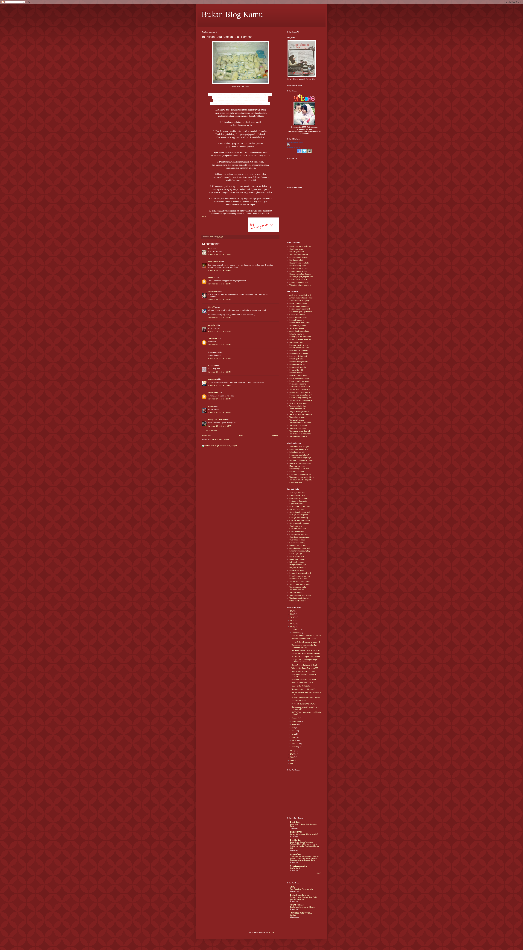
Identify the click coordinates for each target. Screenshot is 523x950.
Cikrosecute (212, 339)
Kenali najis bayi (295, 554)
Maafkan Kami (295, 868)
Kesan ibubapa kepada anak (300, 339)
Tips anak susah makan (298, 587)
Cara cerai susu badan (297, 529)
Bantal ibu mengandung (298, 303)
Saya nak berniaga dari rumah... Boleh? (306, 636)
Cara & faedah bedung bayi (299, 512)
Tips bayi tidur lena (296, 593)
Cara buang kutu (295, 526)
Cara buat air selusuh (297, 314)
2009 (292, 757)
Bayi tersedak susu (296, 504)
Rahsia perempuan (296, 472)
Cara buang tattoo (296, 249)
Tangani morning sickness (299, 412)
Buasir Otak (294, 822)
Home (241, 435)
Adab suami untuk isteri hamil (300, 295)
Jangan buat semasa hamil (299, 331)
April (294, 737)
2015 (292, 617)
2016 (292, 614)
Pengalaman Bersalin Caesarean (303, 680)
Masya (210, 406)
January (295, 747)
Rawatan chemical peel (298, 271)
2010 (292, 754)
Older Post (275, 435)
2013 (292, 624)
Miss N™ (211, 307)
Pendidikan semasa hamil (299, 348)
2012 (292, 627)
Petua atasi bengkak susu (298, 362)
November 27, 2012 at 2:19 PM (219, 399)
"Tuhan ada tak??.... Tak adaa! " (303, 689)
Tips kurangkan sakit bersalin (300, 431)
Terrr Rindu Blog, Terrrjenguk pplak (301, 889)
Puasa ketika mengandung (299, 378)
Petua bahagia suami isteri (299, 469)
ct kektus (211, 366)
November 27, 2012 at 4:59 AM (219, 385)
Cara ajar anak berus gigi (298, 518)
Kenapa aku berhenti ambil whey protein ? (304, 834)
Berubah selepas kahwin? (299, 455)
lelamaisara (212, 291)
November (296, 633)
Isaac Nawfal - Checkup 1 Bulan (303, 671)
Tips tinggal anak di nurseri (299, 598)
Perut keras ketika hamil (298, 356)
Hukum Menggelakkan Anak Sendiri (304, 665)
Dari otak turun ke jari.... (299, 895)
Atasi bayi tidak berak (297, 495)
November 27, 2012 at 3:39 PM (219, 412)
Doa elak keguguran (297, 320)
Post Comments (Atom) (220, 439)
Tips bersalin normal (297, 420)
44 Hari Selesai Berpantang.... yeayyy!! (305, 642)
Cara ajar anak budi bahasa (299, 520)
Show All (319, 873)
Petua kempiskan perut (297, 364)
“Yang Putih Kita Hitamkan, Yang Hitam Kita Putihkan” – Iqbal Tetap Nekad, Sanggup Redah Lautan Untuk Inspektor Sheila (304, 858)
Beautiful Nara (295, 840)
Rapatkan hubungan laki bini (300, 474)
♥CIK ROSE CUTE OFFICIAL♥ (301, 913)
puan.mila (211, 325)
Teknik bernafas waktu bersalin (300, 414)
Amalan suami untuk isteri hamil (301, 298)
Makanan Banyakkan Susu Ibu (302, 683)
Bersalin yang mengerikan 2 (299, 309)
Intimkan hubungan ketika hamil (301, 461)
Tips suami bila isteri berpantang (301, 480)
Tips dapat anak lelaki (297, 428)
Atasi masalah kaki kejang (299, 301)
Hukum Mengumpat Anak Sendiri (303, 639)
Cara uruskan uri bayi (297, 543)
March (294, 740)
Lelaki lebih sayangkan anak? (300, 463)
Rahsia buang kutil (296, 260)
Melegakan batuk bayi (297, 565)
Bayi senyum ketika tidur (298, 501)
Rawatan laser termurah (298, 280)
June (294, 731)
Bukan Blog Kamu (232, 13)
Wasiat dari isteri (295, 483)
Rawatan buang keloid (297, 266)
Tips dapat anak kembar (298, 426)
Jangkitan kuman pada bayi (299, 548)
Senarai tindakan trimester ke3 (300, 401)
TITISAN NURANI (296, 905)
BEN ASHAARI (296, 832)
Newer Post (206, 435)
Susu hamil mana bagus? (298, 403)
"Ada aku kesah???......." (300, 701)
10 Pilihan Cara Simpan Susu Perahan (305, 657)
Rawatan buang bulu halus (299, 263)
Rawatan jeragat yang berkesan (301, 277)
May (293, 734)
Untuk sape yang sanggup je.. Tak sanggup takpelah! (304, 646)
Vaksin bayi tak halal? (297, 601)
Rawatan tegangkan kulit (298, 282)
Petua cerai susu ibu (297, 570)
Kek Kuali (293, 915)
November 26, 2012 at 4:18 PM (219, 284)
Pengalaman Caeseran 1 (298, 351)
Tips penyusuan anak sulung (300, 595)
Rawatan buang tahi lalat (298, 268)
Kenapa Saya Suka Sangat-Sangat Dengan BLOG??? (304, 661)
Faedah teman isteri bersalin (300, 323)
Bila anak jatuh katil (296, 509)
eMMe (292, 887)
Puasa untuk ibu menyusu (299, 381)
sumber (204, 216)
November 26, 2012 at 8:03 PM (219, 345)
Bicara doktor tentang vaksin (299, 507)
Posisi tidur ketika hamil (298, 376)
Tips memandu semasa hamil (300, 434)
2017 (292, 611)
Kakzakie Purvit (214, 262)
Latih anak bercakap (297, 562)
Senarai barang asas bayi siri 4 (300, 398)
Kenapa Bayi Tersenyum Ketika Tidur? (305, 653)
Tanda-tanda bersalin (297, 409)
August (294, 724)
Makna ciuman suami (297, 466)
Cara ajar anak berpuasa (298, 515)
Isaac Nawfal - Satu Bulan (301, 686)
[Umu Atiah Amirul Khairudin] (288, 145)
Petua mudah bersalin (297, 367)
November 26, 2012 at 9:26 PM (219, 358)
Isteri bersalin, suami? (297, 326)
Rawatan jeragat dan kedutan (300, 274)
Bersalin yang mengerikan (299, 306)
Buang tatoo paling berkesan (300, 246)
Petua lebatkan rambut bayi (299, 576)
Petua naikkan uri (295, 373)
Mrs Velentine (213, 393)
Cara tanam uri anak (297, 540)
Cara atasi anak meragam (299, 523)
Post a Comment (211, 431)
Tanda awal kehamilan (297, 406)
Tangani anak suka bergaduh (300, 584)
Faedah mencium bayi (297, 545)
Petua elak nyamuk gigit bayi (300, 573)
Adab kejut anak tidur (297, 493)
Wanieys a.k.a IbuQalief (217, 420)
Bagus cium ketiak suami (298, 449)
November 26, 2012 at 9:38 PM (219, 372)
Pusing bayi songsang (297, 384)
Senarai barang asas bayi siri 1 (300, 389)
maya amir (212, 379)
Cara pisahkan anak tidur (298, 534)
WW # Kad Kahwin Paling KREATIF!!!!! (305, 650)
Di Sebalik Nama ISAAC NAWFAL (303, 704)
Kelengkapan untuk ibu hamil (300, 337)
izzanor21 (211, 278)
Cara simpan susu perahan (299, 537)
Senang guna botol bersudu (299, 582)
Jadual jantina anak (296, 328)
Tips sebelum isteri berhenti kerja (301, 477)
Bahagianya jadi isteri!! (297, 452)
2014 (292, 620)
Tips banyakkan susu (297, 590)
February (295, 744)
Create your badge (293, 147)
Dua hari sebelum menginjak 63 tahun (302, 907)
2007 (292, 763)
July (293, 728)
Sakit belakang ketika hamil (299, 387)
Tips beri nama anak (297, 417)
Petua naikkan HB (296, 370)
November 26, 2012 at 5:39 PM (219, 331)
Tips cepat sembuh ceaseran (300, 423)
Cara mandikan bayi (296, 531)
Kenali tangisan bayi (297, 556)
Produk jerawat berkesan (298, 257)
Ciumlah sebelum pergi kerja (300, 458)
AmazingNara (295, 854)
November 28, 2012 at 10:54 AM (220, 426)
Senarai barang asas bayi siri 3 (300, 395)
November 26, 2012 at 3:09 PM (219, 254)
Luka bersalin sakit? (296, 342)
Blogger (271, 932)
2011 (292, 751)
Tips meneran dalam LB (298, 437)
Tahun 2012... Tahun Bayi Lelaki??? (304, 668)
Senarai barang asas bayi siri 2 (300, 392)
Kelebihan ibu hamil (296, 334)
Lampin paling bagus (297, 559)
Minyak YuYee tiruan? (297, 568)
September (296, 721)
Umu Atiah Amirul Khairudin (296, 142)
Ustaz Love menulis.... (298, 866)
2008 (292, 760)
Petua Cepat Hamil (296, 359)
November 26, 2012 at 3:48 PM (219, 270)
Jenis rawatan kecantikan (298, 255)
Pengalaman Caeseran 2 (298, 353)
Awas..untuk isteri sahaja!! (299, 447)
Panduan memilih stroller (298, 345)
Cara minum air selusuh (298, 317)
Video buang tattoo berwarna (300, 285)
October (295, 718)
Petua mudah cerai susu (298, 579)
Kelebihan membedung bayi (299, 551)
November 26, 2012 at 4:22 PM (219, 300)
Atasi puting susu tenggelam (299, 498)
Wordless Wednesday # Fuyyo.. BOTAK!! (306, 697)
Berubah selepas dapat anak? (300, 312)
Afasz (210, 248)
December (296, 630)
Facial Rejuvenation (296, 252)
